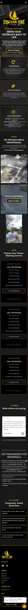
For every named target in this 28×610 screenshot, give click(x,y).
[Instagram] (7, 566)
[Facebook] (3, 566)
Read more (6, 429)
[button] (26, 2)
